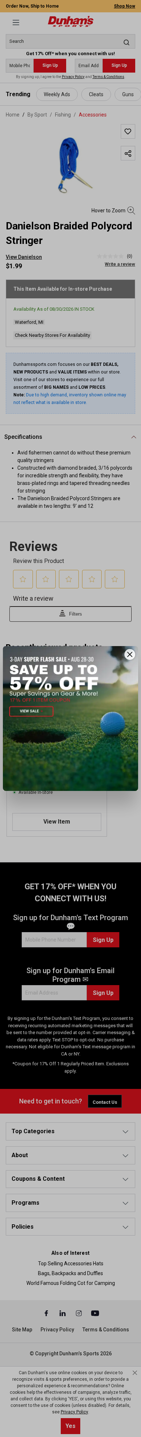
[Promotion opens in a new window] (70, 718)
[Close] (129, 654)
